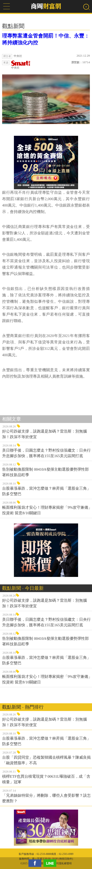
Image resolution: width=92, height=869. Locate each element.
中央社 (15, 67)
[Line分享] (50, 863)
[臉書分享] (35, 863)
